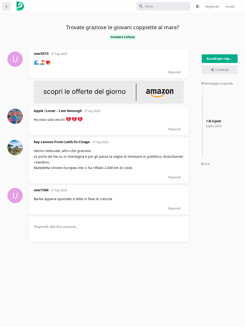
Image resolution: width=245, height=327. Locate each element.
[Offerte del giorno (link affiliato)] (109, 102)
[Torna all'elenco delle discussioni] (6, 6)
